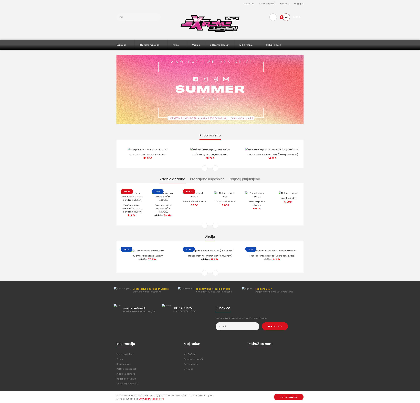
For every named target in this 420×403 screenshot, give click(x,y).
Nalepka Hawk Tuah (225, 201)
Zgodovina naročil (193, 359)
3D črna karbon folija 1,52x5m (147, 255)
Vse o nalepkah (124, 354)
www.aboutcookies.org (151, 398)
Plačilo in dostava (125, 373)
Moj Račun (189, 354)
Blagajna (299, 3)
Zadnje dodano (172, 179)
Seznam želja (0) (267, 3)
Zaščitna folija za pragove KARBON (210, 154)
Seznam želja (191, 364)
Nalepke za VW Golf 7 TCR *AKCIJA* (147, 154)
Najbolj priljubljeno (245, 179)
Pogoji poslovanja (126, 378)
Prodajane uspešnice (207, 179)
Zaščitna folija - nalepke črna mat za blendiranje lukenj (132, 208)
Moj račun (249, 3)
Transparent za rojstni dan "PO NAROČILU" (163, 208)
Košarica (284, 3)
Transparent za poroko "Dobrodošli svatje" (272, 255)
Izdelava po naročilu (127, 383)
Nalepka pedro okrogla (257, 203)
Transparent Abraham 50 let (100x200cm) (210, 255)
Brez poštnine (123, 364)
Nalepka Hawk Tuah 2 (194, 201)
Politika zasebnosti (126, 368)
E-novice (188, 368)
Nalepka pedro (288, 198)
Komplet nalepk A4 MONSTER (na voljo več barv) (272, 154)
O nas (119, 359)
